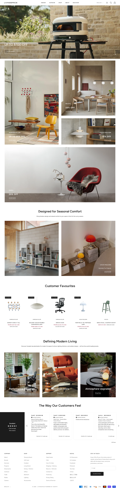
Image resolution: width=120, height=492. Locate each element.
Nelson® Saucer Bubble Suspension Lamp (36, 323)
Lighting (26, 477)
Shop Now (22, 393)
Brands (6, 460)
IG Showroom (73, 457)
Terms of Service (50, 480)
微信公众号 (73, 477)
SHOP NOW (12, 140)
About (67, 2)
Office (25, 471)
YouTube (72, 469)
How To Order (50, 463)
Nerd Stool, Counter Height (106, 322)
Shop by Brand (28, 457)
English (99, 2)
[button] (27, 426)
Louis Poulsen (83, 319)
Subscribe (97, 473)
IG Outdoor (73, 460)
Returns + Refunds (51, 469)
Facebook (72, 463)
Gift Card (26, 460)
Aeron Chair (60, 322)
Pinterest (72, 466)
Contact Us (49, 471)
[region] (60, 29)
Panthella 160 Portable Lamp (83, 323)
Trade (5, 474)
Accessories (27, 480)
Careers (6, 480)
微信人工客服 (73, 474)
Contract (6, 471)
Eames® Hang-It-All (13, 322)
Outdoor (52, 2)
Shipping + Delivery (51, 466)
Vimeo (71, 471)
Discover (76, 2)
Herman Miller (14, 319)
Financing (48, 474)
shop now (11, 51)
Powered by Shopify (51, 486)
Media (6, 477)
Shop (60, 2)
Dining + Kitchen (28, 469)
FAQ (47, 460)
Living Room (27, 466)
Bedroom (26, 474)
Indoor (43, 2)
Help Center (49, 457)
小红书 (72, 480)
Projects (6, 466)
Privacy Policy (50, 477)
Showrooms (7, 469)
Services (6, 463)
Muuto (106, 319)
